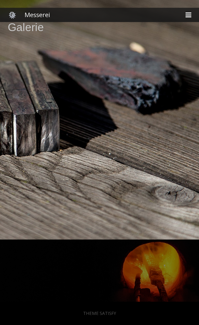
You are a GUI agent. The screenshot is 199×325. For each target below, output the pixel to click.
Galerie (26, 27)
